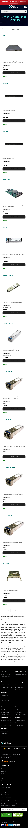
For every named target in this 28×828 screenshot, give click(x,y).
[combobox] (14, 11)
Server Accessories (5, 714)
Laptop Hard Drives (5, 676)
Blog (2, 778)
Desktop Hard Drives (5, 679)
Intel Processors (18, 709)
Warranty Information (6, 797)
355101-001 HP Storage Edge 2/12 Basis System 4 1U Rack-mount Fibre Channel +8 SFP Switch (14, 61)
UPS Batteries (4, 733)
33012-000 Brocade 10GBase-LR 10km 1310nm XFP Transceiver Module (12, 589)
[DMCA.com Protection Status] (18, 814)
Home (10, 23)
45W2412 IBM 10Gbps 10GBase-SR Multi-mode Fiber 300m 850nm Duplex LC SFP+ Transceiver (13, 253)
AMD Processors (18, 712)
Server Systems (4, 709)
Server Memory (4, 695)
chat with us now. (14, 3)
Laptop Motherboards (6, 723)
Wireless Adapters (19, 723)
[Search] (25, 11)
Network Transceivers (20, 689)
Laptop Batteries (5, 731)
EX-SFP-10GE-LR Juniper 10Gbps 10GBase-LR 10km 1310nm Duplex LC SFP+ (13, 349)
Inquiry (2, 773)
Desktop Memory (5, 700)
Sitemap (3, 780)
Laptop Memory (4, 698)
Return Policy (4, 792)
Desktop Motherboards (6, 725)
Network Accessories (19, 687)
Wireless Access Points (20, 720)
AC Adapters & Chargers (6, 687)
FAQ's (2, 776)
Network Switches (19, 685)
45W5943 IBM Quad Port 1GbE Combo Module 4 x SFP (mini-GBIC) (12, 109)
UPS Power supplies (5, 685)
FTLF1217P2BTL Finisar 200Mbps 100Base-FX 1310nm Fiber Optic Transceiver (13, 397)
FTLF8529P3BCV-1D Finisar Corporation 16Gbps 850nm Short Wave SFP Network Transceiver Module (13, 493)
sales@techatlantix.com (10, 757)
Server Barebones (5, 712)
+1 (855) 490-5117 (8, 756)
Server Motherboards (6, 720)
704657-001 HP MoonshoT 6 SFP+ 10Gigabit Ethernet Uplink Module (14, 205)
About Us (3, 768)
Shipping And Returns (6, 794)
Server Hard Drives (5, 674)
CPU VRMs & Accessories (20, 714)
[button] (2, 7)
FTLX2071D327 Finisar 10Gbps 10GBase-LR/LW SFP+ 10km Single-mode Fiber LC (13, 541)
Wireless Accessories (19, 725)
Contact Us (3, 771)
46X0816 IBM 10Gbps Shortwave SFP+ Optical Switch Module (12, 157)
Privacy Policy (4, 790)
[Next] (22, 610)
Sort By (13, 29)
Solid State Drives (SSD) (20, 674)
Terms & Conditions (5, 787)
